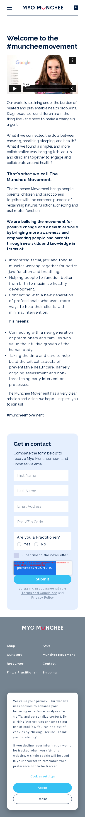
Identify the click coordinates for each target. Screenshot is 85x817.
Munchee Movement (59, 654)
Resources (15, 663)
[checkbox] (33, 543)
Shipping (50, 672)
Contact (49, 663)
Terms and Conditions (39, 593)
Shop (11, 646)
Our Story (14, 654)
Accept (42, 787)
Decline (42, 799)
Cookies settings (42, 776)
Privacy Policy (42, 597)
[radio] (24, 544)
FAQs (46, 646)
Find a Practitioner (22, 672)
